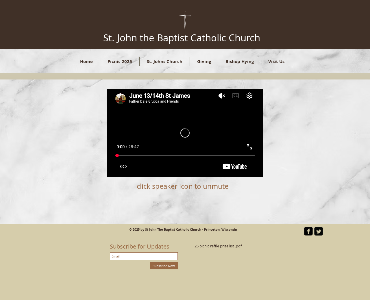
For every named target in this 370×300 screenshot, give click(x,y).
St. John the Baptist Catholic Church (181, 37)
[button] (165, 61)
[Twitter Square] (318, 231)
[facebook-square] (308, 231)
